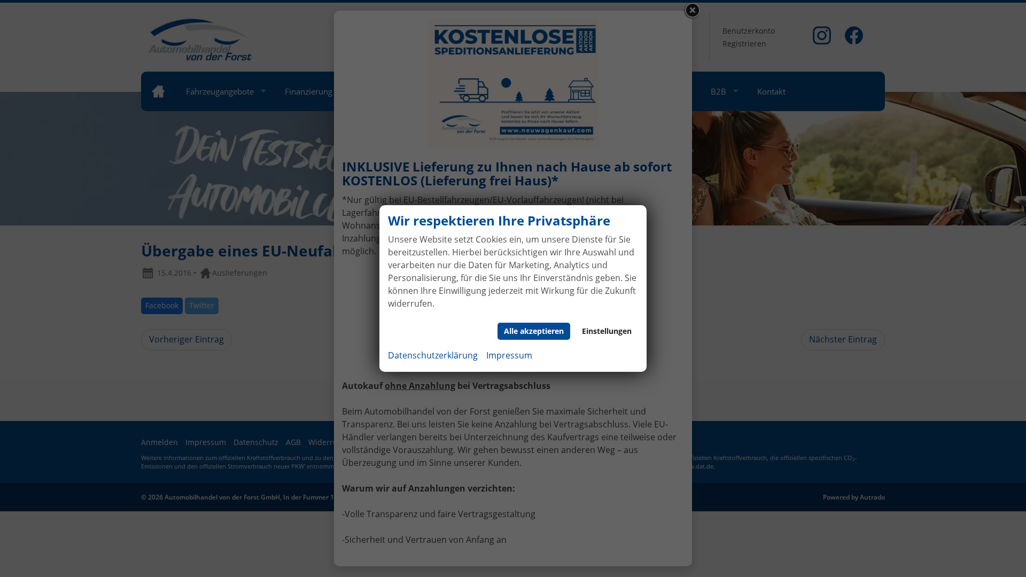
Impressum (509, 355)
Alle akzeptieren (534, 331)
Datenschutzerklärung (433, 355)
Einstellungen (607, 331)
